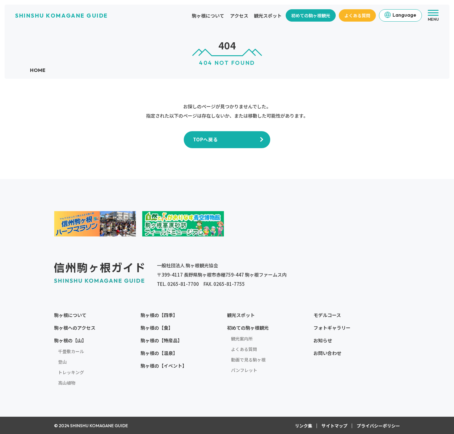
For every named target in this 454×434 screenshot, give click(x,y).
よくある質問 (357, 15)
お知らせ (322, 340)
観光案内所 (242, 339)
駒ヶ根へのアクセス (74, 327)
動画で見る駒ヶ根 (248, 360)
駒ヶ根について (208, 15)
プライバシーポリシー (378, 426)
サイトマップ (334, 426)
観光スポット (268, 15)
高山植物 (66, 383)
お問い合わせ (327, 353)
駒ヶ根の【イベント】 (164, 365)
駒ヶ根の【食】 (157, 327)
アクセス (239, 15)
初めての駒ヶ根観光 (310, 15)
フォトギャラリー (332, 327)
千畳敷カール (71, 351)
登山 (62, 362)
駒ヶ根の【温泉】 (159, 353)
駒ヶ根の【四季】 (159, 315)
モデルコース (327, 315)
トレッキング (71, 372)
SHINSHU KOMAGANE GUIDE (61, 15)
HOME (37, 70)
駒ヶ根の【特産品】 (161, 340)
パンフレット (244, 370)
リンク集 (303, 426)
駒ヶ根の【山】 (70, 340)
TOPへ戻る (205, 139)
